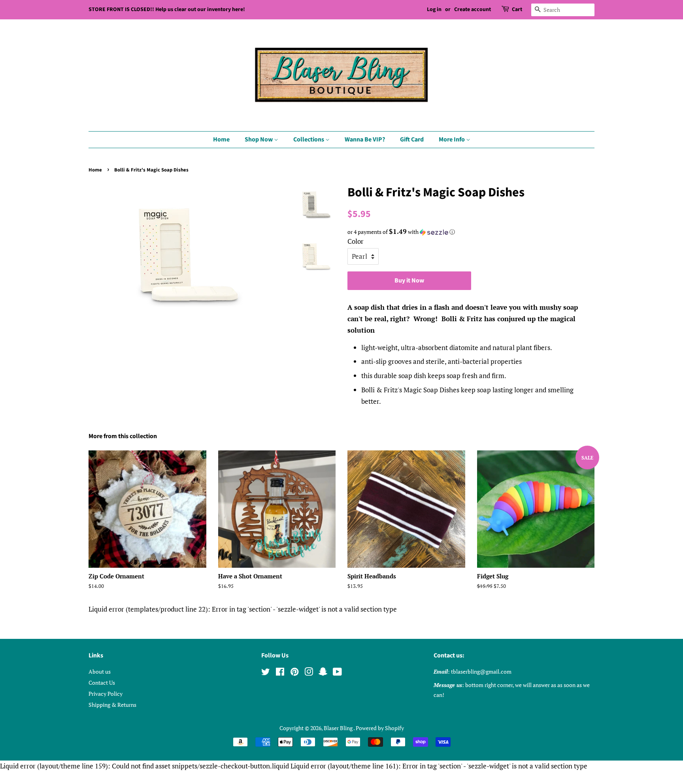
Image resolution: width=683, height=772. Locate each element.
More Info (452, 139)
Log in (434, 9)
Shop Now (259, 139)
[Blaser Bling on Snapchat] (323, 673)
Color (355, 241)
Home (221, 139)
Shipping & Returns (112, 704)
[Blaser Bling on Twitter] (265, 673)
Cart (517, 9)
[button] (470, 232)
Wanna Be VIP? (365, 139)
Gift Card (412, 139)
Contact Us (102, 682)
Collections (309, 139)
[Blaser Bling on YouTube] (337, 673)
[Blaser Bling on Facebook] (280, 673)
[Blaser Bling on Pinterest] (294, 673)
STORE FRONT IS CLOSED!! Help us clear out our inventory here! (167, 9)
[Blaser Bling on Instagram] (308, 673)
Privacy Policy (106, 693)
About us (100, 671)
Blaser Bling (338, 728)
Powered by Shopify (380, 728)
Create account (472, 9)
